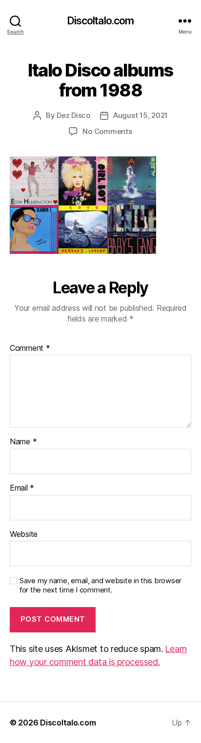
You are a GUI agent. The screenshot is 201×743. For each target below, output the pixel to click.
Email (22, 488)
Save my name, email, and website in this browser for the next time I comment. (100, 585)
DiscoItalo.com (100, 21)
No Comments (107, 131)
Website (24, 534)
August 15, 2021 (140, 115)
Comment (30, 348)
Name (23, 442)
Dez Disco (73, 115)
